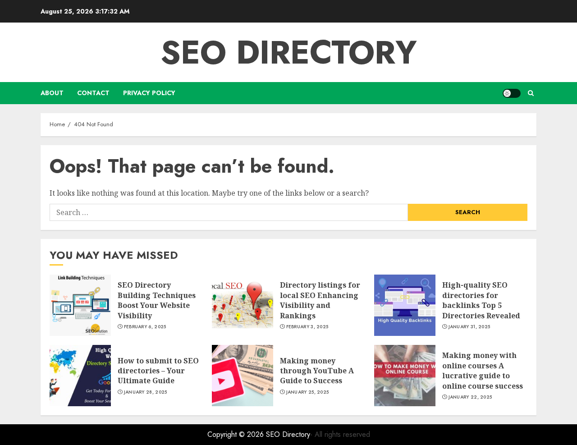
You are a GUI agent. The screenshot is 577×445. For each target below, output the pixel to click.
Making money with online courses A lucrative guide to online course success (482, 370)
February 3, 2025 (307, 327)
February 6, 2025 (145, 327)
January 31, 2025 (469, 327)
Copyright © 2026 (236, 434)
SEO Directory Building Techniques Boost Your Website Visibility (157, 300)
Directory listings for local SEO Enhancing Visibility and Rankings (320, 300)
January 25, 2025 (307, 392)
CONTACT (93, 92)
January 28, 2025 (145, 392)
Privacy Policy (149, 92)
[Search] (530, 93)
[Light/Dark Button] (512, 93)
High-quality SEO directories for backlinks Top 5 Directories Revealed (481, 300)
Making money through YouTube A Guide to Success (317, 371)
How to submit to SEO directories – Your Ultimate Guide (158, 371)
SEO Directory (288, 52)
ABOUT (52, 92)
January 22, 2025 (470, 397)
